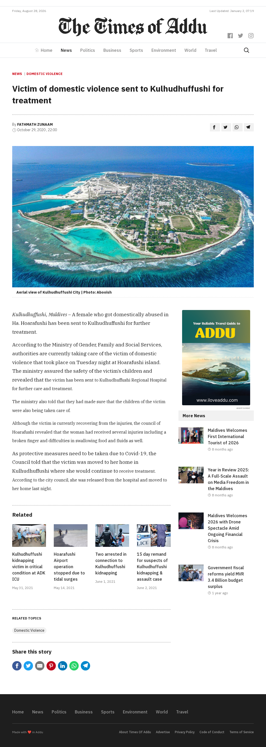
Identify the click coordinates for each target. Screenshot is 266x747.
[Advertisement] (216, 649)
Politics (87, 50)
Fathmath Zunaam (35, 124)
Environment (163, 50)
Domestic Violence (44, 74)
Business (112, 50)
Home (46, 50)
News (66, 50)
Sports (136, 50)
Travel (211, 50)
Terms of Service (241, 732)
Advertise (163, 732)
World (190, 50)
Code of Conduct (212, 732)
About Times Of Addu (135, 732)
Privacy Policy (185, 732)
